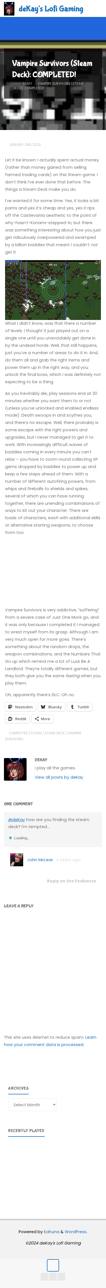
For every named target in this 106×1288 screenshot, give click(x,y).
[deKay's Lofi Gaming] (9, 8)
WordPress (75, 1232)
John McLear (40, 860)
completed (18, 733)
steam (36, 733)
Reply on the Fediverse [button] (71, 881)
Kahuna (51, 1232)
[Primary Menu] (96, 8)
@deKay (16, 819)
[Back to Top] (53, 1265)
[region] (53, 1171)
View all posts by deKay (59, 777)
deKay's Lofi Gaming (51, 9)
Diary (27, 83)
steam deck (55, 733)
